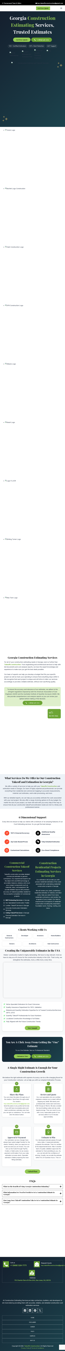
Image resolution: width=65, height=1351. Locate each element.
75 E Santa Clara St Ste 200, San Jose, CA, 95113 (32, 1280)
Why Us (32, 1340)
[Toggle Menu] (61, 8)
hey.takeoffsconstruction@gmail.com (17, 1104)
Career (32, 1327)
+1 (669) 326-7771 (18, 1265)
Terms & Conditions (37, 1348)
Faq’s (32, 1331)
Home (32, 1317)
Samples (32, 1336)
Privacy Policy (25, 1348)
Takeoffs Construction (49, 786)
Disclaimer (32, 1322)
